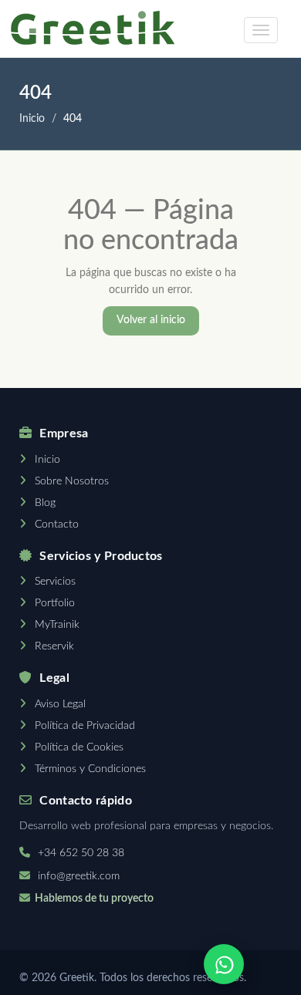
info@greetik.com (79, 876)
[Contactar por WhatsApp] (224, 964)
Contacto (57, 524)
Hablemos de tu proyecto (94, 898)
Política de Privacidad (85, 725)
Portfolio (55, 603)
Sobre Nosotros (72, 481)
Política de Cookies (79, 747)
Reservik (54, 646)
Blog (45, 503)
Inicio (32, 118)
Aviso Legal (60, 704)
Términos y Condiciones (90, 769)
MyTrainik (57, 624)
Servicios (55, 581)
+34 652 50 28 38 (81, 853)
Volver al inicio (151, 320)
